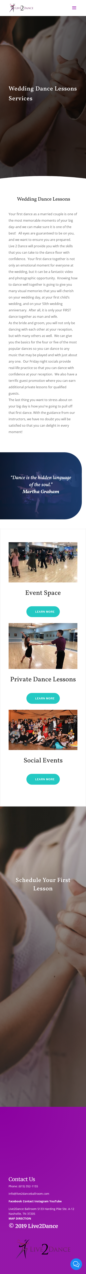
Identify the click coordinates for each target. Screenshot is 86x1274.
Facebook (15, 1201)
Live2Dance (43, 1226)
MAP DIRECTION (20, 1218)
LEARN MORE (45, 611)
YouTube (55, 1201)
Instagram (41, 1201)
